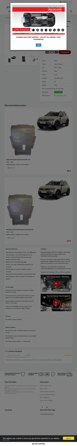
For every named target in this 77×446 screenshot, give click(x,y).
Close (38, 45)
